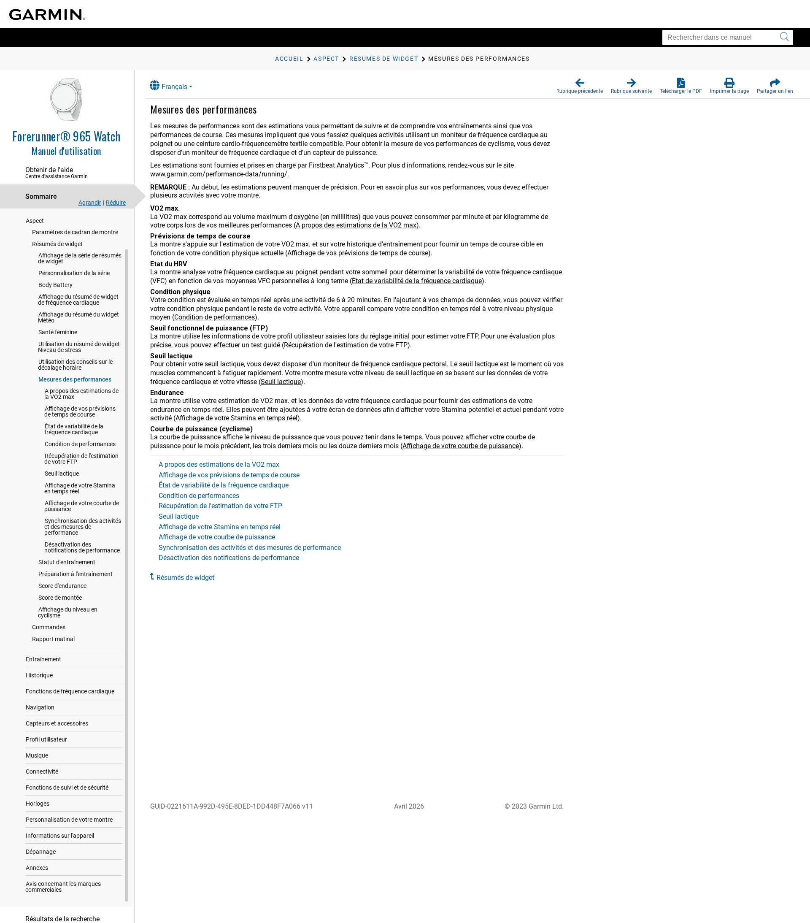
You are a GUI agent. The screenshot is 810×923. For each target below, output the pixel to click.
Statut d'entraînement (66, 562)
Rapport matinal (53, 639)
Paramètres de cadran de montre (75, 232)
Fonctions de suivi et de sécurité (67, 787)
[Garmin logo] (47, 14)
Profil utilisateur (46, 739)
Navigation (40, 707)
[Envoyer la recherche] (784, 37)
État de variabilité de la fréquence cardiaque (73, 429)
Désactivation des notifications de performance (82, 547)
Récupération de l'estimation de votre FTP (81, 458)
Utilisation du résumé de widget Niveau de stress (79, 347)
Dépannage (41, 851)
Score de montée (60, 597)
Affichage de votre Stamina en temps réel (79, 488)
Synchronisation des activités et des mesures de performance (82, 526)
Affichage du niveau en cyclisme (67, 612)
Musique (37, 755)
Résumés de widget (57, 244)
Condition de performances (80, 444)
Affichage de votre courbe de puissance (81, 506)
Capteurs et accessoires (57, 723)
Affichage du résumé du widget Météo (78, 317)
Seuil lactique (62, 473)
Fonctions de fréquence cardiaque (70, 691)
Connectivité (42, 771)
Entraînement (43, 659)
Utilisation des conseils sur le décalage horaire (75, 364)
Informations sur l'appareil (60, 835)
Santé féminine (57, 332)
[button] (579, 86)
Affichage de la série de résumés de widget (80, 258)
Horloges (37, 803)
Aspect (35, 220)
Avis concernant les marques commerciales (63, 886)
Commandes (48, 627)
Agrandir (89, 202)
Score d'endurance (62, 585)
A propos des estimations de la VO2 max (81, 393)
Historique (39, 675)
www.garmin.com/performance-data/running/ (218, 174)
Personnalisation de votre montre (69, 819)
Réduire (116, 202)
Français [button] (174, 87)
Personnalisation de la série (74, 273)
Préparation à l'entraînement (75, 574)
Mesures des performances (74, 379)
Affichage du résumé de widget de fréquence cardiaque (78, 299)
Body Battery (55, 285)
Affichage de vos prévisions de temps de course (80, 411)
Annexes (37, 867)
